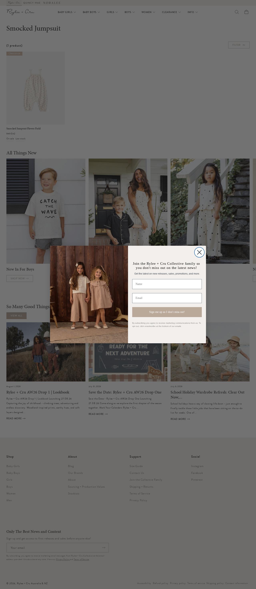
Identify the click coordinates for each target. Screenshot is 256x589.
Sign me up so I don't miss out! (167, 311)
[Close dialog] (199, 252)
